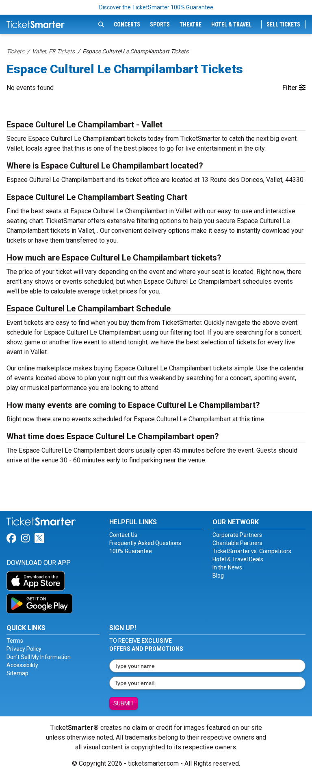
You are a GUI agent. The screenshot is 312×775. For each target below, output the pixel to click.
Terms (14, 640)
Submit (123, 703)
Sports (160, 24)
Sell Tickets (283, 24)
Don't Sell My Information (38, 657)
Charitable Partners (237, 543)
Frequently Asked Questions (145, 543)
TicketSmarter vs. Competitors (251, 551)
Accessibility (22, 665)
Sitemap (17, 673)
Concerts (127, 24)
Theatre (191, 24)
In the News (227, 567)
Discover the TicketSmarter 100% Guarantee (156, 7)
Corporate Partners (237, 535)
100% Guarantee (130, 551)
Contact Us (123, 535)
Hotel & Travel (231, 24)
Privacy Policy (23, 649)
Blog (218, 575)
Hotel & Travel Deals (237, 559)
